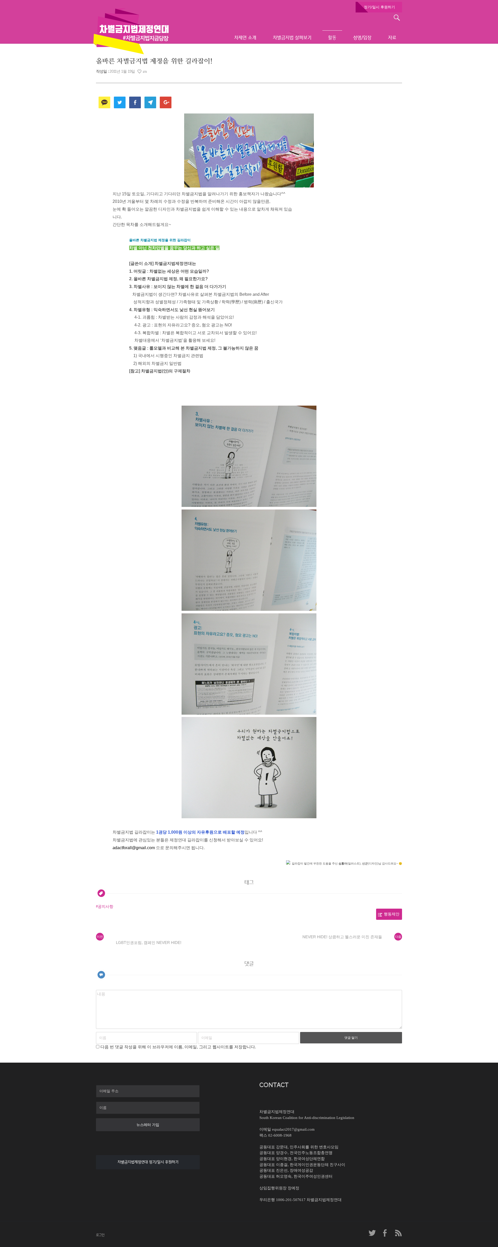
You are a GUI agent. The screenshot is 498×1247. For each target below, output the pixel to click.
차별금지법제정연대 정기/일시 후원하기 (147, 1162)
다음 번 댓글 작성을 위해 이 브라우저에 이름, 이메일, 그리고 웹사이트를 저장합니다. (178, 1047)
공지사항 (105, 906)
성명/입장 (362, 38)
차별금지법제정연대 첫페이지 (131, 31)
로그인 (100, 1235)
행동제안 (391, 914)
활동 (332, 38)
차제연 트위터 (372, 1232)
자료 (392, 38)
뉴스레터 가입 (147, 1125)
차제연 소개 (245, 38)
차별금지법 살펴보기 (292, 38)
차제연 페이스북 (385, 1232)
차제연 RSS (398, 1232)
